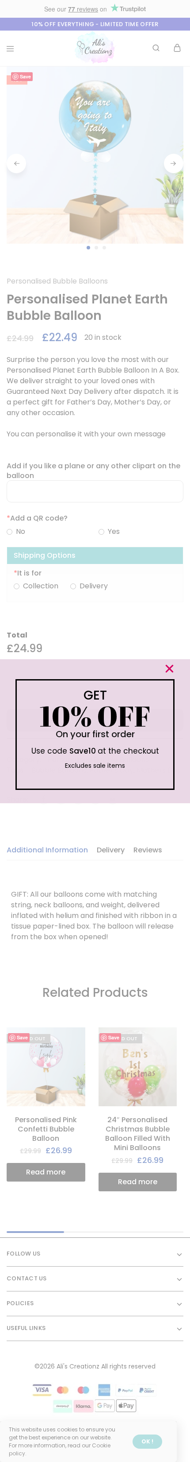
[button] (169, 668)
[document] (95, 731)
